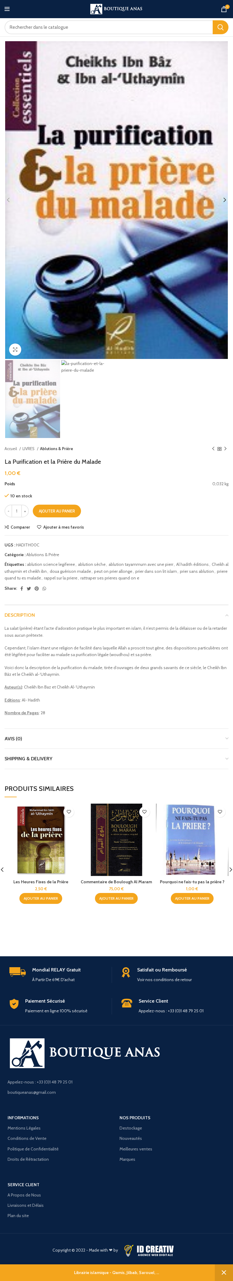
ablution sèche (92, 564)
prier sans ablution (197, 571)
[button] (40, 898)
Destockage (131, 1128)
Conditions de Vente (27, 1138)
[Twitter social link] (29, 588)
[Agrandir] (15, 349)
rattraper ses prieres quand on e (109, 578)
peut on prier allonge (113, 571)
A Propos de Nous (24, 1195)
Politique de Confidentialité (33, 1149)
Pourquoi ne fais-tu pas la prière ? (192, 881)
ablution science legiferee (51, 564)
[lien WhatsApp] (44, 588)
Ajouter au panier (57, 511)
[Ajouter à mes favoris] (68, 812)
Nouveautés (131, 1138)
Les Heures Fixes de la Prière (40, 881)
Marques (127, 1159)
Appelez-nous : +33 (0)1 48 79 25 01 (40, 1082)
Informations (23, 1117)
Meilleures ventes (136, 1149)
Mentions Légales (24, 1128)
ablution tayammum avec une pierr (141, 564)
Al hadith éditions (192, 564)
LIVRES (28, 448)
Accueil (11, 448)
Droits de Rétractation (28, 1159)
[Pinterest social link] (37, 588)
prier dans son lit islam (156, 571)
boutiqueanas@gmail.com (32, 1092)
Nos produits (135, 1117)
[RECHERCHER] (220, 27)
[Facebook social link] (22, 588)
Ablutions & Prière (56, 448)
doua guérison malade (70, 571)
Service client (23, 1184)
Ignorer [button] (224, 1272)
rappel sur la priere (60, 578)
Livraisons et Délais (26, 1205)
